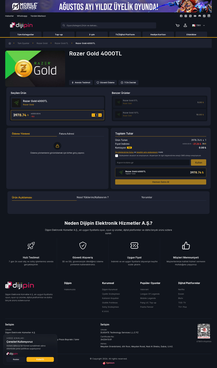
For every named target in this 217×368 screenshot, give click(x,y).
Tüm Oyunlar (23, 43)
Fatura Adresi (66, 133)
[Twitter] (190, 16)
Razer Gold (42, 43)
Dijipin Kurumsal (109, 289)
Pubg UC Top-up (148, 302)
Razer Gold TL (61, 43)
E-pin (92, 34)
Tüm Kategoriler (25, 34)
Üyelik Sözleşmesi (111, 294)
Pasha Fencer (146, 307)
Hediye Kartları (158, 34)
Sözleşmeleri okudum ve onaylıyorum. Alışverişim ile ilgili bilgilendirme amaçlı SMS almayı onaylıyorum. (160, 156)
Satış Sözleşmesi (110, 307)
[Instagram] (186, 16)
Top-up (59, 34)
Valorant (144, 289)
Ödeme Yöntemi (21, 133)
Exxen (181, 294)
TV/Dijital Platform (125, 34)
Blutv (180, 298)
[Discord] (199, 16)
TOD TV (182, 302)
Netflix (181, 289)
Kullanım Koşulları (110, 298)
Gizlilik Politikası (110, 302)
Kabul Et (40, 359)
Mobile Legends (148, 298)
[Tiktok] (204, 16)
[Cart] (177, 25)
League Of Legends (150, 294)
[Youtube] (195, 16)
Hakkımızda (69, 289)
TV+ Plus (182, 307)
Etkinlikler (191, 34)
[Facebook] (181, 16)
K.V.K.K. (105, 311)
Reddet (16, 359)
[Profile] (185, 25)
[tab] (44, 198)
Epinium (110, 363)
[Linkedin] (209, 16)
